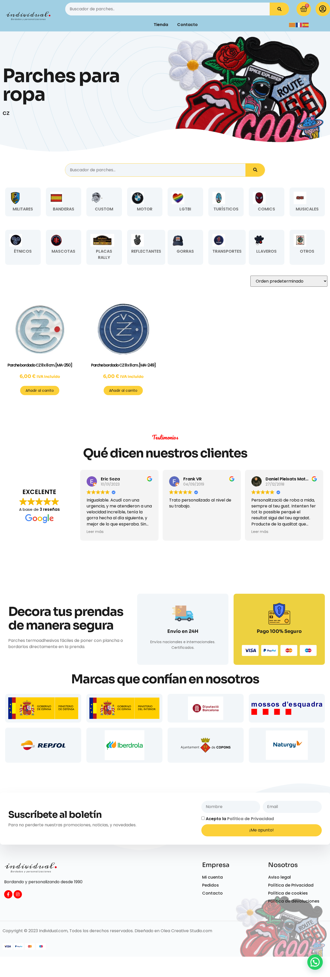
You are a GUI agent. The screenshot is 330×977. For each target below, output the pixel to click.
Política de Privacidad (250, 818)
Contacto (187, 25)
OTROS (307, 251)
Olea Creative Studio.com (186, 931)
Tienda (161, 25)
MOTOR (144, 209)
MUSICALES (307, 209)
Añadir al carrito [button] (40, 390)
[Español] (305, 25)
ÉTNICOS (23, 251)
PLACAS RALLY (104, 254)
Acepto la (240, 818)
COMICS (266, 209)
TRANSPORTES (227, 251)
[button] (315, 962)
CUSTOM (104, 209)
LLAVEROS (266, 251)
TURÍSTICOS (225, 209)
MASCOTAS (63, 251)
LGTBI (185, 209)
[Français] (299, 25)
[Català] (292, 25)
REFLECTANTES (146, 251)
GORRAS (185, 251)
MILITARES (23, 209)
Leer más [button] (95, 531)
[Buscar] (279, 9)
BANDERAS (63, 209)
